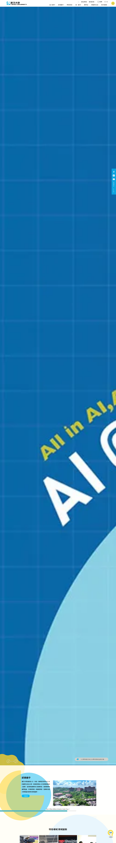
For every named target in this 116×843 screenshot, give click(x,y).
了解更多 (26, 796)
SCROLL (114, 184)
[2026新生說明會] (58, 386)
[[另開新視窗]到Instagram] (114, 175)
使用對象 (91, 2)
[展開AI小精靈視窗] (111, 833)
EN (107, 2)
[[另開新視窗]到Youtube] (114, 179)
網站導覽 (84, 2)
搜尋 (100, 2)
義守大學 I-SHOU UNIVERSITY (17, 3)
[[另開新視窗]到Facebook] (114, 172)
